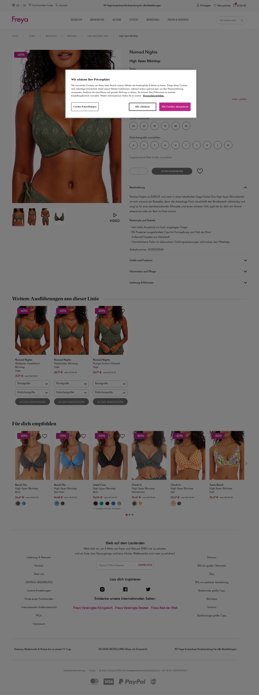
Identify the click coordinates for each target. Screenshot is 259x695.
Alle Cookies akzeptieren (174, 106)
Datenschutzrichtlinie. (153, 95)
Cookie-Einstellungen (84, 106)
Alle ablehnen (142, 106)
